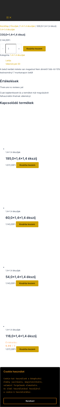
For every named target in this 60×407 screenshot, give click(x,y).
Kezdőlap (4, 26)
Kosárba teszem (34, 48)
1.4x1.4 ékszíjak (27, 26)
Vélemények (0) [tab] (13, 64)
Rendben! (30, 401)
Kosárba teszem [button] (27, 165)
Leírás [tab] (8, 60)
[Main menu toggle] (9, 17)
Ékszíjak (14, 26)
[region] (30, 387)
